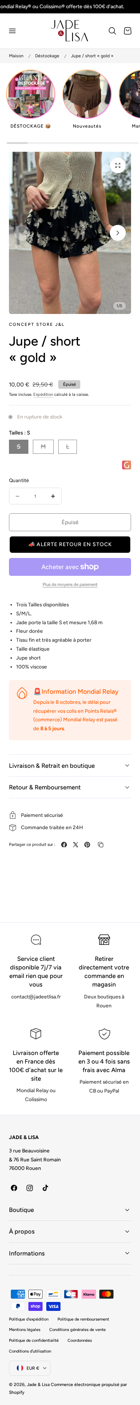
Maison (16, 55)
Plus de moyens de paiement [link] (70, 584)
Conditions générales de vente (77, 1329)
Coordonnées (80, 1340)
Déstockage (47, 55)
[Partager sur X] (75, 844)
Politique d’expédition (29, 1319)
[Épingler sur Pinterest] (87, 844)
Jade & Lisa (38, 1384)
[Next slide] (118, 233)
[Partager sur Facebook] (64, 844)
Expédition (43, 394)
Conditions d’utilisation (30, 1351)
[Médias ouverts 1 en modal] (118, 165)
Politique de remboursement (83, 1319)
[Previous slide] (22, 233)
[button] (12, 31)
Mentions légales (24, 1329)
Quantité (19, 480)
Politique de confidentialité (34, 1340)
